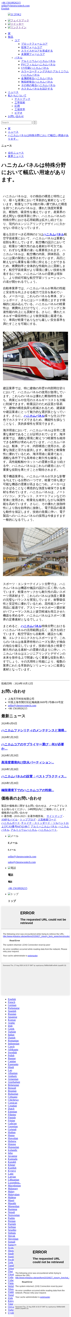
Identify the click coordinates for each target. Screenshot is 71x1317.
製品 (10, 37)
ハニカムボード (10, 823)
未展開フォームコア (33, 54)
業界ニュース (16, 156)
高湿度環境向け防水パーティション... (27, 762)
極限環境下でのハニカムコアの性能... (27, 790)
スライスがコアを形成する (37, 50)
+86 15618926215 (17, 888)
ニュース (13, 92)
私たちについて (17, 95)
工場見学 (20, 109)
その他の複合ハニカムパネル (38, 85)
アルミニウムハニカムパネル (38, 61)
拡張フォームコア (31, 47)
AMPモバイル (9, 819)
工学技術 (20, 102)
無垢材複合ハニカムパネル (37, 81)
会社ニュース (16, 152)
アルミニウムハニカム (24, 830)
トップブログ (28, 819)
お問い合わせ (16, 116)
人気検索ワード (47, 819)
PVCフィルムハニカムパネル (38, 64)
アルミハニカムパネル (44, 826)
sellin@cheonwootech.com (22, 705)
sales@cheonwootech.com (22, 862)
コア (17, 40)
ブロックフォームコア (34, 43)
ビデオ (18, 112)
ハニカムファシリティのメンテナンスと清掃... (34, 730)
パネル (18, 57)
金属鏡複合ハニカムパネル (37, 78)
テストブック (22, 99)
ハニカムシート (47, 830)
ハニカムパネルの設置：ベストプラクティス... (34, 776)
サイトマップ (54, 816)
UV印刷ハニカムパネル (35, 68)
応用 (17, 106)
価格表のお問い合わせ (14, 812)
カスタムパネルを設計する (37, 88)
